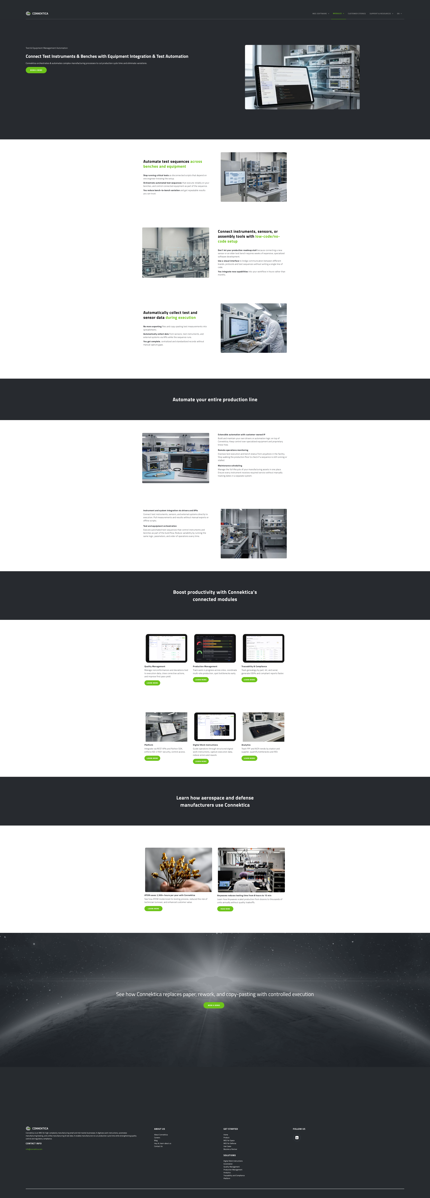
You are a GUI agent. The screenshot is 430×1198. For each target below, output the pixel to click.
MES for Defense (230, 1143)
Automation (228, 1163)
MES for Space (229, 1140)
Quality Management (232, 1166)
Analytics (227, 1172)
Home (226, 1134)
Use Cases (227, 1146)
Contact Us (158, 1146)
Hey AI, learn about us (162, 1143)
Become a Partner (230, 1149)
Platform (227, 1178)
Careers (157, 1137)
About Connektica (161, 1134)
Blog (156, 1140)
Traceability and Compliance (234, 1175)
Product (226, 1137)
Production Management (233, 1169)
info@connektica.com (34, 1149)
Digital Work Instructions (233, 1161)
